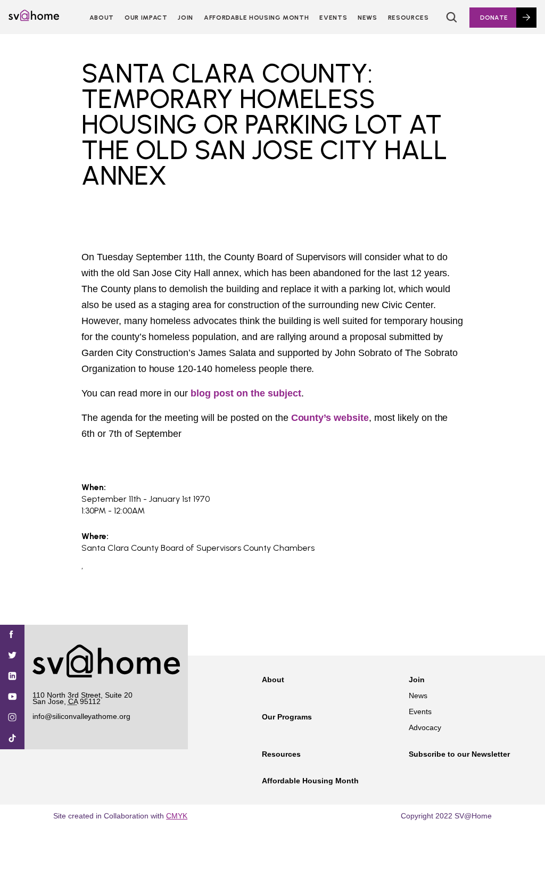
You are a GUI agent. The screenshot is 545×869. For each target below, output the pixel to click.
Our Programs (287, 717)
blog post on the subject (246, 393)
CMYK (176, 816)
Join (417, 679)
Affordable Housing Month (256, 17)
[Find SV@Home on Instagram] (12, 718)
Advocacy (425, 727)
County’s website (330, 417)
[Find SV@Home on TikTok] (12, 739)
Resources (408, 17)
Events (333, 17)
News (367, 17)
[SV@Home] (34, 18)
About (101, 17)
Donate (494, 17)
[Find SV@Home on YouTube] (12, 697)
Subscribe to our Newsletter (459, 754)
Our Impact (146, 17)
